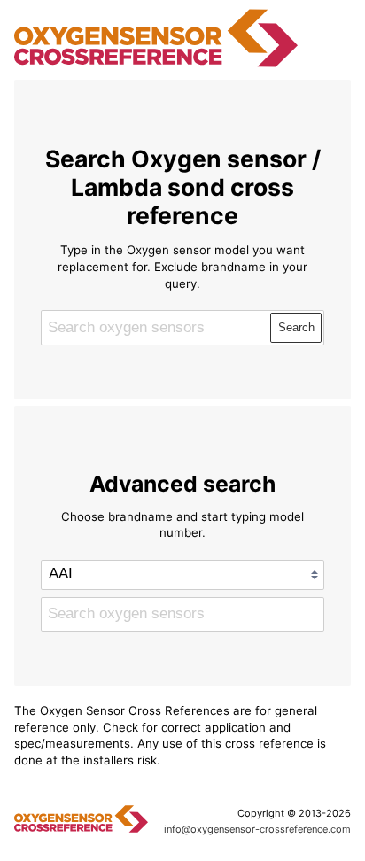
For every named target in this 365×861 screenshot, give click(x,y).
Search (296, 327)
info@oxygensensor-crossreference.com (257, 829)
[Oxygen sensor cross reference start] (156, 65)
